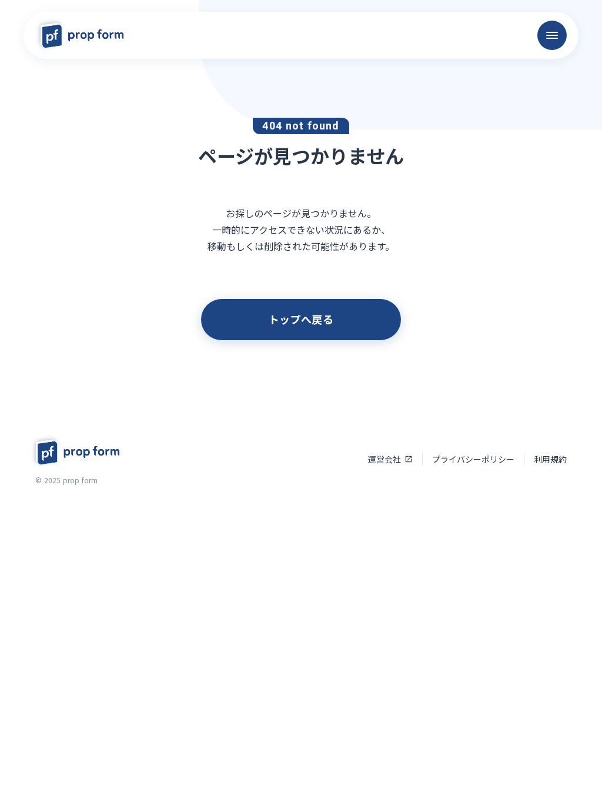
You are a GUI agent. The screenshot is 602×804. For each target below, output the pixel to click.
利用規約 (550, 459)
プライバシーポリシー (473, 459)
